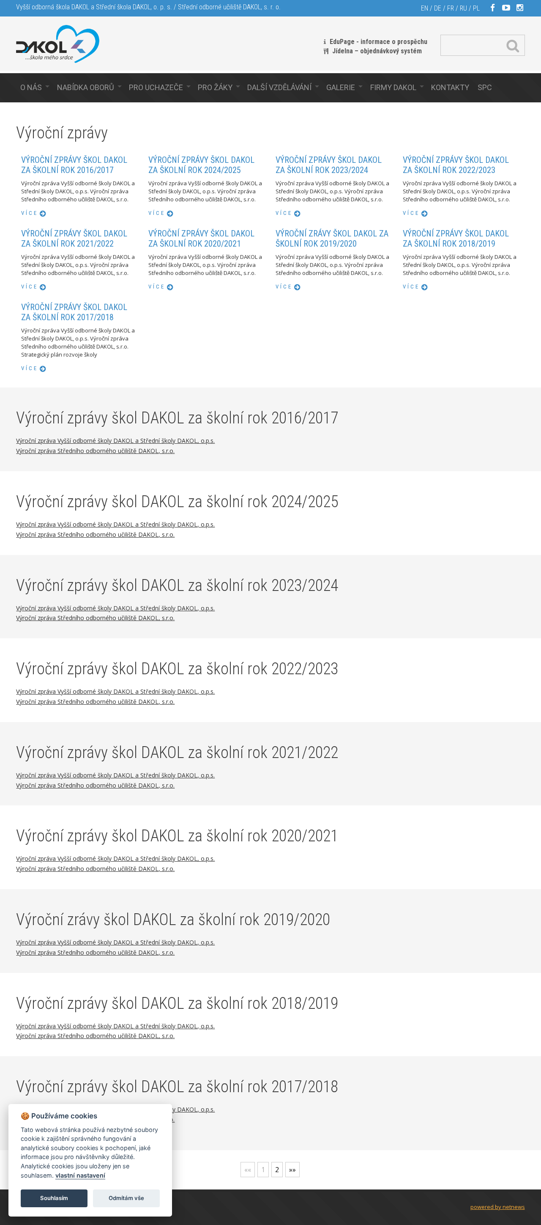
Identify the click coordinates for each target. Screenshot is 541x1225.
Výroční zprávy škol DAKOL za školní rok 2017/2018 (74, 312)
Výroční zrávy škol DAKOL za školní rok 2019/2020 (332, 238)
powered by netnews (497, 1207)
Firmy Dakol (393, 87)
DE (437, 8)
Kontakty (450, 87)
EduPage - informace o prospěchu (378, 42)
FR (450, 8)
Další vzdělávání (279, 87)
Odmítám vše (126, 1198)
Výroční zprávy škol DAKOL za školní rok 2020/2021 (201, 238)
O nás (31, 87)
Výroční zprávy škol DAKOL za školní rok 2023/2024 (329, 165)
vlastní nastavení (80, 1175)
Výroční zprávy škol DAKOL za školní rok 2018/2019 (456, 238)
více (29, 213)
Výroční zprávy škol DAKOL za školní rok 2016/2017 (74, 165)
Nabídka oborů (85, 87)
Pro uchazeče (156, 87)
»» (292, 1169)
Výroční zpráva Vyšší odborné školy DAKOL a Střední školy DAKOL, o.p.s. (115, 441)
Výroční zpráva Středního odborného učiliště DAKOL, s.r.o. (95, 451)
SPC (485, 87)
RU (463, 8)
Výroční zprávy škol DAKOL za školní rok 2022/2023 (456, 165)
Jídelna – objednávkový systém (377, 51)
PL (476, 8)
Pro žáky (215, 87)
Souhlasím (54, 1198)
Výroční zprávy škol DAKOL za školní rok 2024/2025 (201, 165)
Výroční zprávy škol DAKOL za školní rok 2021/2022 (74, 238)
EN (424, 8)
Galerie (340, 87)
